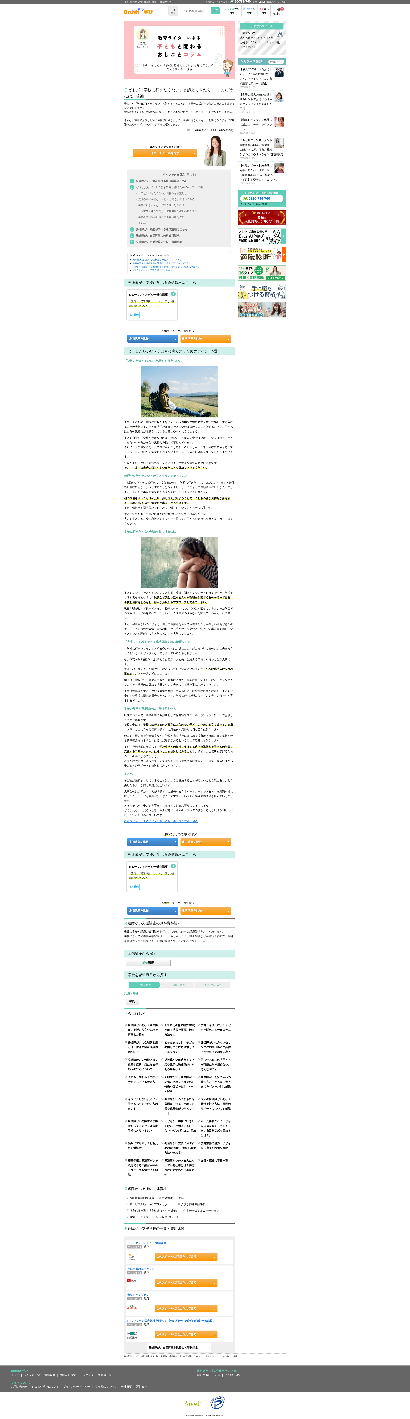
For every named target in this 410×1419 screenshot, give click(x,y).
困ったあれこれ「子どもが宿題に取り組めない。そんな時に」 (216, 1064)
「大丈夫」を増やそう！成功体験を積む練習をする (167, 211)
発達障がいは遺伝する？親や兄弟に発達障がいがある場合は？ (179, 1064)
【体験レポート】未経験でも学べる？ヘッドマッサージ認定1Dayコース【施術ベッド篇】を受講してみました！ (259, 174)
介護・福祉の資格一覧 (214, 1160)
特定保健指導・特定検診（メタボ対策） (154, 1210)
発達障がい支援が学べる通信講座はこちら (162, 180)
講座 (148, 962)
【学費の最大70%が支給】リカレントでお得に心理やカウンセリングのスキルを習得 (256, 103)
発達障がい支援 (168, 1216)
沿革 (217, 1374)
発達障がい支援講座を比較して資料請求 (173, 1347)
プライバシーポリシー (76, 1386)
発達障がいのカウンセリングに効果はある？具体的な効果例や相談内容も (216, 1047)
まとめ (142, 223)
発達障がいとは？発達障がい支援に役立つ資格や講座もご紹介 (143, 1030)
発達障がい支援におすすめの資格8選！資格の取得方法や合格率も (180, 1148)
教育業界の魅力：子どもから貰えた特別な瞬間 (216, 1145)
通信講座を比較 (139, 338)
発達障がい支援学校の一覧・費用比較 (159, 241)
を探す (249, 10)
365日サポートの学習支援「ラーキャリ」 (154, 270)
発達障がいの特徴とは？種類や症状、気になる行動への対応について (143, 1064)
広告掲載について (106, 1386)
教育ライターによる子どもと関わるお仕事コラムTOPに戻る (161, 821)
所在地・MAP (233, 1374)
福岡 (132, 1001)
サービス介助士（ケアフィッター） (151, 1204)
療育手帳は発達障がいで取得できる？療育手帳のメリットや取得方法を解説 (143, 1167)
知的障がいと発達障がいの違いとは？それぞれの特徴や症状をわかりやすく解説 (179, 1084)
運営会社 (141, 1386)
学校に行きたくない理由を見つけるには (161, 205)
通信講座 (49, 1374)
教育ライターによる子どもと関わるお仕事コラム (216, 1027)
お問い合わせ (19, 1386)
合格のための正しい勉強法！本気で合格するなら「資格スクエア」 (166, 267)
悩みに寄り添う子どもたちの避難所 (143, 1145)
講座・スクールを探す (165, 153)
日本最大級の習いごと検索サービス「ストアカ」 (157, 259)
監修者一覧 (105, 1374)
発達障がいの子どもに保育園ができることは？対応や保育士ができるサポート (179, 1106)
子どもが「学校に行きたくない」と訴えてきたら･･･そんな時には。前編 (180, 1126)
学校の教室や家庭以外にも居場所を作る (161, 217)
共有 (173, 13)
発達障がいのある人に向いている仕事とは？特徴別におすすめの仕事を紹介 (179, 1167)
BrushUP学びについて (45, 1386)
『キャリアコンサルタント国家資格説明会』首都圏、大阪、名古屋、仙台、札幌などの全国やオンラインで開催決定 (261, 149)
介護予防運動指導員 (193, 1204)
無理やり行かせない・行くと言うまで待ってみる (166, 199)
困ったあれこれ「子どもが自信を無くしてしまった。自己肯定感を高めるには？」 (216, 1128)
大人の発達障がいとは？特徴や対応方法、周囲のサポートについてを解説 (216, 1104)
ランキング (87, 1374)
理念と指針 (204, 1374)
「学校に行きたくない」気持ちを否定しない (163, 193)
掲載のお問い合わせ (276, 2)
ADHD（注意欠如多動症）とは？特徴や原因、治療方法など (180, 1030)
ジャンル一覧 (32, 1374)
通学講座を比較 (192, 338)
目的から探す (68, 1374)
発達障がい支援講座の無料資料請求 (158, 235)
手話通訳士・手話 (173, 1198)
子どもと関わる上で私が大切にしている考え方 (143, 1079)
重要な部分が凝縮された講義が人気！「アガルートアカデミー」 (165, 263)
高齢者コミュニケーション (202, 1210)
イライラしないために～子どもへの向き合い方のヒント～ (143, 1104)
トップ (15, 1374)
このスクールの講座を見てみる (176, 1256)
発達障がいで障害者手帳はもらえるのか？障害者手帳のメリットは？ (143, 1126)
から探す (232, 10)
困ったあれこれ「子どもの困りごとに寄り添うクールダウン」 (179, 1047)
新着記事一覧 (276, 62)
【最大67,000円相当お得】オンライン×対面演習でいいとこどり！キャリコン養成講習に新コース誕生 (256, 78)
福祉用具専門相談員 (142, 1198)
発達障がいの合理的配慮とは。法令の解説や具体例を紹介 (143, 1047)
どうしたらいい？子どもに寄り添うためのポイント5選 (169, 187)
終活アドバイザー (140, 1216)
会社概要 (126, 1386)
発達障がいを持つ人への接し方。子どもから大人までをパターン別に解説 (216, 1082)
